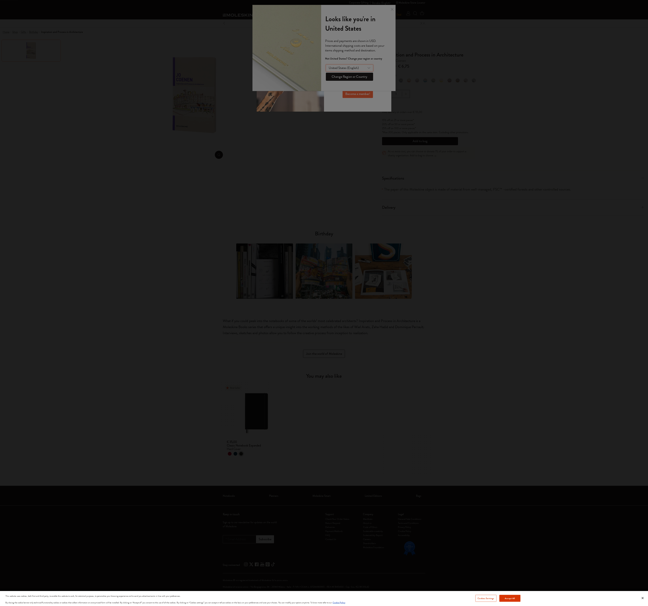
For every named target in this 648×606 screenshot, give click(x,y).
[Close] (642, 598)
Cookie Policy (339, 602)
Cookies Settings (486, 598)
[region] (324, 598)
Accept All (510, 598)
